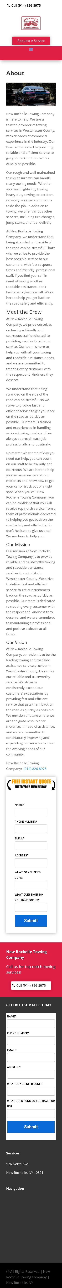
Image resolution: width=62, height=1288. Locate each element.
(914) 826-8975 (35, 768)
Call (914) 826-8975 (26, 5)
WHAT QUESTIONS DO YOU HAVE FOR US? (29, 897)
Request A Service (31, 40)
